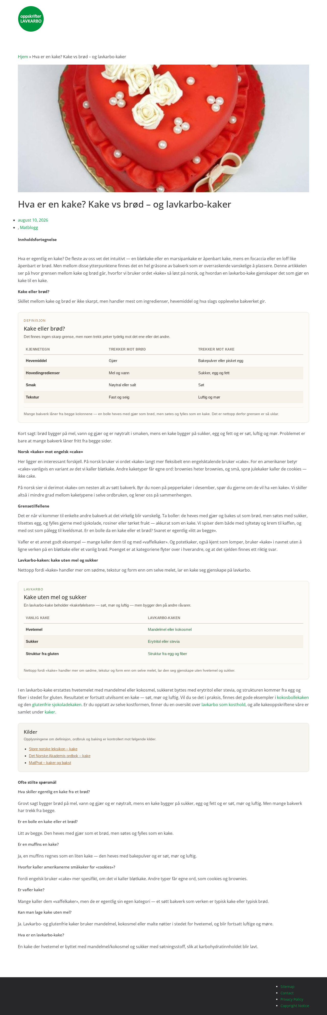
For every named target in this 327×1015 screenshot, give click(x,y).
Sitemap (288, 986)
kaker (50, 712)
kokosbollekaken (293, 697)
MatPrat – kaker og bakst (50, 762)
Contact (287, 992)
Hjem (23, 56)
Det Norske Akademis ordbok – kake (59, 756)
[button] (163, 251)
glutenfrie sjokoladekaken (56, 704)
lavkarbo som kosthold (224, 704)
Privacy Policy (292, 999)
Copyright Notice (295, 1005)
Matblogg (29, 227)
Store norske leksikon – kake (53, 749)
